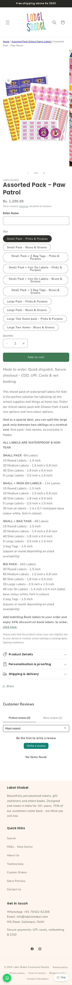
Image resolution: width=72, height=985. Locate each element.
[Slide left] (28, 173)
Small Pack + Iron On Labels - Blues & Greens (35, 280)
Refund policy (60, 967)
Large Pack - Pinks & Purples (27, 301)
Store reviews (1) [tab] (52, 717)
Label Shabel (20, 967)
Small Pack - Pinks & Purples (27, 239)
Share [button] (10, 686)
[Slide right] (44, 173)
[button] (7, 22)
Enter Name (11, 213)
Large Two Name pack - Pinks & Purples (35, 319)
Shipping (23, 206)
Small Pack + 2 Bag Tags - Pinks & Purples (35, 257)
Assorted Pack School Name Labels (31, 41)
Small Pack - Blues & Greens (27, 247)
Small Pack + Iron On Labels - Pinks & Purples (35, 268)
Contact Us (14, 889)
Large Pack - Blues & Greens (27, 310)
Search (11, 838)
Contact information (38, 978)
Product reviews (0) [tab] (19, 717)
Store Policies (16, 881)
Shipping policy (57, 973)
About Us (13, 855)
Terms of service (37, 973)
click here (10, 627)
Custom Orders (17, 872)
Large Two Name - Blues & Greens (31, 327)
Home (6, 41)
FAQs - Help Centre (20, 846)
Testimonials (15, 864)
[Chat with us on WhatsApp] (7, 978)
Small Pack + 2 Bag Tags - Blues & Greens (36, 291)
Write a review (36, 746)
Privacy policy (17, 973)
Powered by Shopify (38, 967)
